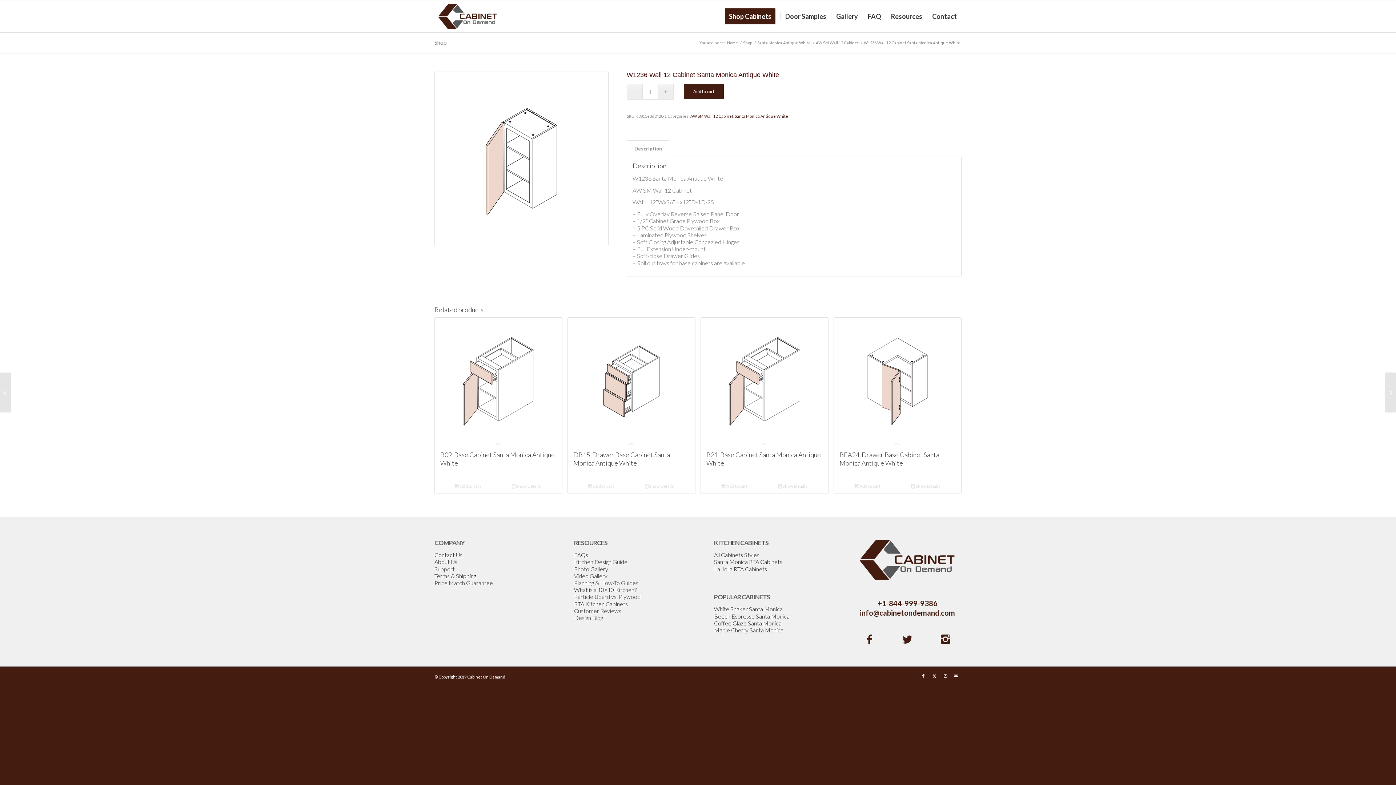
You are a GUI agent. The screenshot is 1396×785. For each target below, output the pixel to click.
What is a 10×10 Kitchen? (605, 589)
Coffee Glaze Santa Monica (748, 623)
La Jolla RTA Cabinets (740, 568)
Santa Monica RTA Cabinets (748, 561)
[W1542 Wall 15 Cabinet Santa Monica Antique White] (1390, 392)
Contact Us (448, 554)
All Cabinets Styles (736, 554)
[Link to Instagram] (945, 676)
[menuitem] (752, 16)
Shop (440, 42)
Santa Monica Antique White (761, 116)
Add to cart (703, 91)
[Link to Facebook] (923, 676)
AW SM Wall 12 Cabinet (711, 116)
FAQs (581, 554)
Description (648, 149)
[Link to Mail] (956, 676)
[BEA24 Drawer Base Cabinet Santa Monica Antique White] (5, 392)
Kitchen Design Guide (600, 561)
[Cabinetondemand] (467, 16)
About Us (445, 561)
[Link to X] (934, 676)
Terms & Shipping (455, 575)
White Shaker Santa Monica (748, 608)
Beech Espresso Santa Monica (752, 616)
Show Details (528, 486)
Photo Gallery (591, 568)
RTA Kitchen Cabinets (601, 603)
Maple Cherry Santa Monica (748, 630)
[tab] (648, 148)
